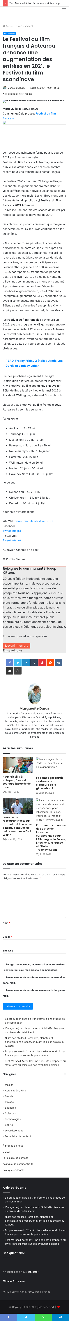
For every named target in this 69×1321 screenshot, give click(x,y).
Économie (11, 1107)
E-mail (7, 936)
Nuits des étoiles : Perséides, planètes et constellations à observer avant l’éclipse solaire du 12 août (34, 1041)
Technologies (13, 1119)
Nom (6, 922)
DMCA (6, 1151)
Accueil (9, 26)
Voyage (9, 1101)
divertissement (24, 26)
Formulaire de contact (18, 1136)
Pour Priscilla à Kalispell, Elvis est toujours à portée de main (17, 782)
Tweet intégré (12, 531)
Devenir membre (16, 645)
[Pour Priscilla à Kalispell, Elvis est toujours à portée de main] (18, 765)
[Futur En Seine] (15, 14)
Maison (9, 1084)
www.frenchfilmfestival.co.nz (34, 521)
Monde (9, 1096)
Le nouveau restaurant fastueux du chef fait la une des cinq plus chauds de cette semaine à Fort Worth (18, 826)
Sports (9, 1124)
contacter (32, 1271)
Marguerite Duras (16, 87)
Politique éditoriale (13, 1170)
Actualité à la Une (15, 1090)
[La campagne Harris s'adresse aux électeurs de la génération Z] (51, 765)
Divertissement (14, 1130)
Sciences (10, 1113)
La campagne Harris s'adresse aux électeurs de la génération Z (49, 783)
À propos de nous (13, 1145)
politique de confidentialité (18, 1163)
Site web (8, 950)
